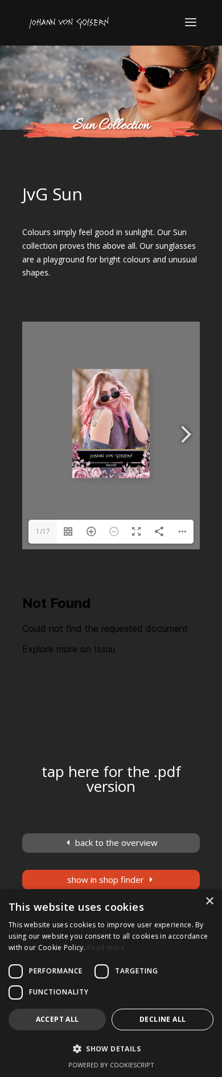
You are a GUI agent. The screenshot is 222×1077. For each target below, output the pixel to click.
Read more (106, 947)
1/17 (43, 531)
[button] (111, 1049)
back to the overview (116, 842)
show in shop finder (105, 879)
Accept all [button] (57, 1019)
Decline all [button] (162, 1019)
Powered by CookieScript (111, 1064)
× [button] (209, 901)
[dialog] (111, 983)
